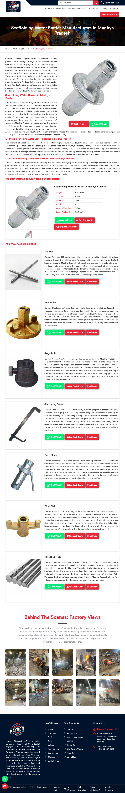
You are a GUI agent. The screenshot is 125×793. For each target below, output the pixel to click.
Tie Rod (48, 251)
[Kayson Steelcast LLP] (14, 6)
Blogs (105, 9)
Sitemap (51, 757)
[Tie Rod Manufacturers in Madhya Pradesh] (23, 272)
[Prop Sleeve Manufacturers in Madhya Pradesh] (23, 475)
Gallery (51, 745)
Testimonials (53, 749)
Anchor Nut (50, 302)
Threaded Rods (52, 557)
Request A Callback (68, 227)
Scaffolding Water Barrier (75, 739)
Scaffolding (94, 9)
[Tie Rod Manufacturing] (109, 692)
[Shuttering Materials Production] (62, 692)
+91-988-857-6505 (106, 749)
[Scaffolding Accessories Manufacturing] (109, 662)
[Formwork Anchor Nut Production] (62, 662)
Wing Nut (49, 506)
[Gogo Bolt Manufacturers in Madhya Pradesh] (23, 373)
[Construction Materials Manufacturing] (15, 662)
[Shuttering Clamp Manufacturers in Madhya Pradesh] (23, 424)
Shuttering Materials (76, 9)
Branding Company (108, 788)
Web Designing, (82, 788)
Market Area (53, 761)
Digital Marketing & (95, 788)
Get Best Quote (85, 220)
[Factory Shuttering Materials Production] (39, 662)
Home (47, 9)
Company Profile (58, 9)
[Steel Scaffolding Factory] (86, 692)
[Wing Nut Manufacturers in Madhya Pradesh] (23, 526)
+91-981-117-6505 (111, 3)
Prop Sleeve (51, 455)
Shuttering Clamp (54, 404)
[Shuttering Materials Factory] (39, 692)
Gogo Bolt (50, 353)
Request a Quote (109, 14)
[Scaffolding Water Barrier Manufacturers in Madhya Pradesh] (89, 87)
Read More (92, 282)
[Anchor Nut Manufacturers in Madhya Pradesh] (23, 323)
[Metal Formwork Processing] (86, 662)
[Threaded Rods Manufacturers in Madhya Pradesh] (23, 577)
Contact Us (114, 9)
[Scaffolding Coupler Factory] (15, 692)
